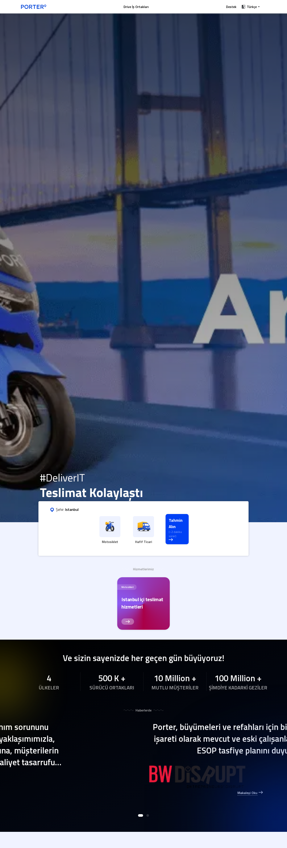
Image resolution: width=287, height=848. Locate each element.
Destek (231, 6)
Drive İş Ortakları (136, 6)
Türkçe (252, 6)
